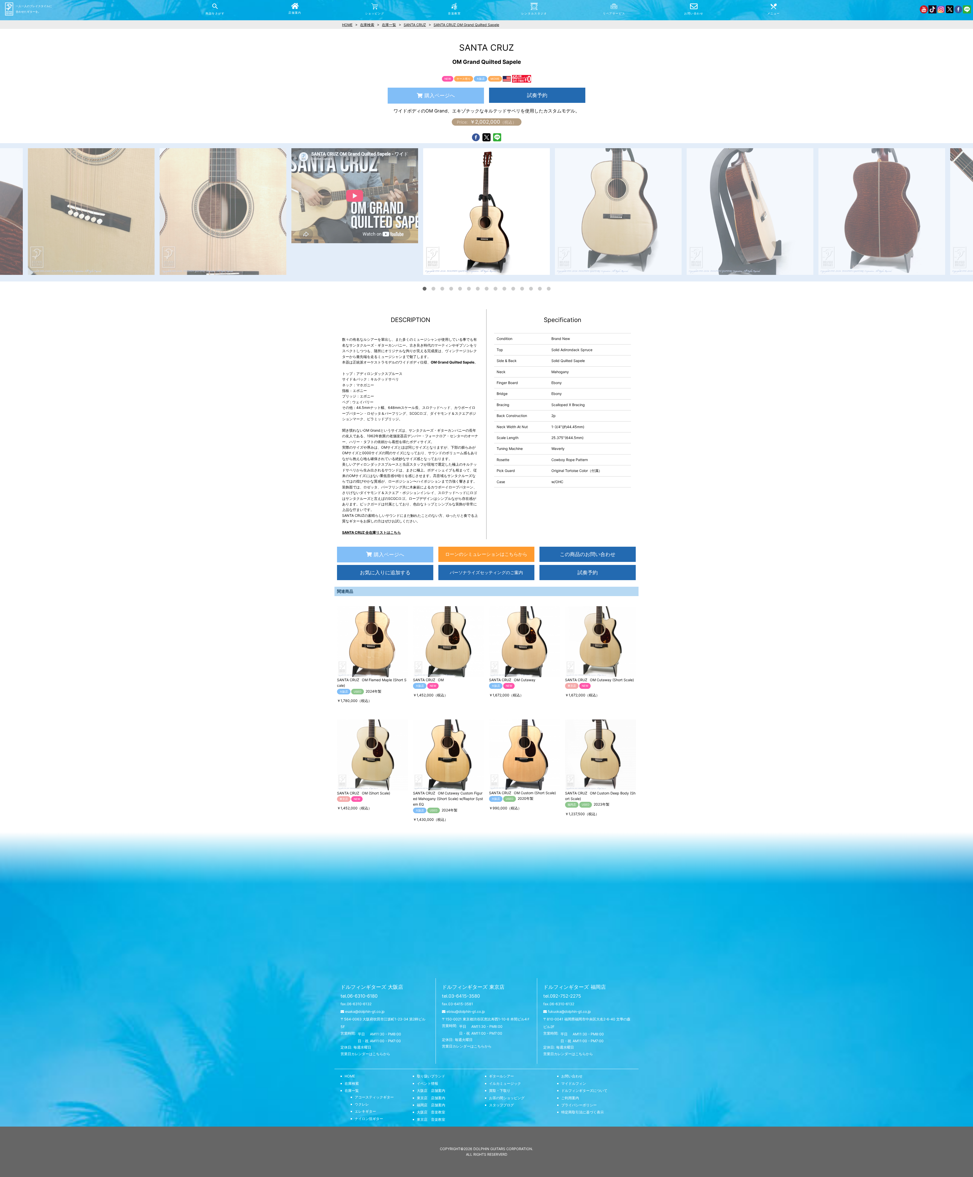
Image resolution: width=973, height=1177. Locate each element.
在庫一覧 (352, 1090)
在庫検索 (352, 1083)
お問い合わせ (572, 1076)
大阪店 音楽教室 (431, 1112)
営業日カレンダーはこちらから (365, 1054)
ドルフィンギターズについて (584, 1090)
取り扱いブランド (431, 1076)
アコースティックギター (374, 1097)
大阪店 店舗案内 (431, 1090)
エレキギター (365, 1111)
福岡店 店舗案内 (431, 1105)
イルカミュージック (505, 1083)
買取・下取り (499, 1090)
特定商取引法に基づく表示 (582, 1112)
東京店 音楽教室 (431, 1119)
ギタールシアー (501, 1076)
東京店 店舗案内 (431, 1098)
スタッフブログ (501, 1105)
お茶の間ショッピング (507, 1098)
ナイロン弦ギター (369, 1118)
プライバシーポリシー (579, 1105)
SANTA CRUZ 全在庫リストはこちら (371, 532)
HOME (350, 1076)
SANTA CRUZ (415, 25)
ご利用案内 (570, 1098)
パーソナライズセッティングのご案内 (486, 572)
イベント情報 (427, 1083)
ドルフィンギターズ (372, 987)
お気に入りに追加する (385, 572)
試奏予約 (537, 95)
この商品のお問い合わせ (587, 554)
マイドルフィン (573, 1083)
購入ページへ (439, 95)
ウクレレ (362, 1104)
